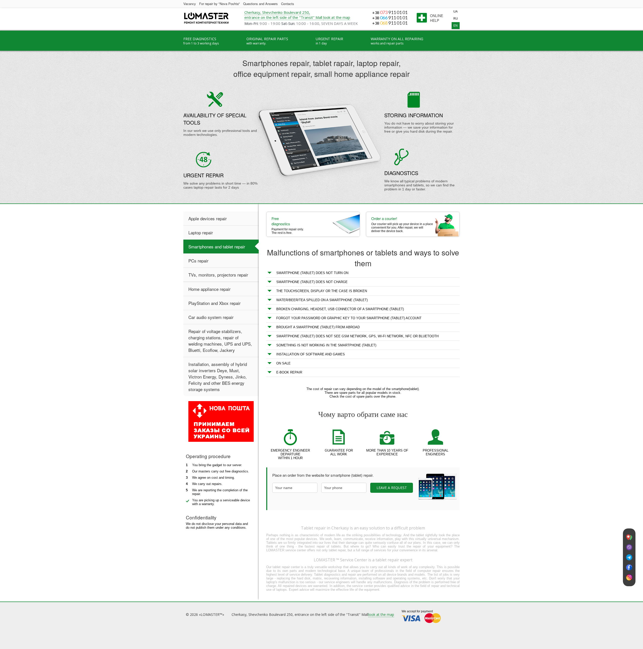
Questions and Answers (260, 3)
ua (455, 11)
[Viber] (629, 547)
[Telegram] (629, 557)
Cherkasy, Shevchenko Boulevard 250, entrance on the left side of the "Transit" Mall (283, 15)
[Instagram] (629, 577)
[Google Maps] (629, 537)
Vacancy (189, 3)
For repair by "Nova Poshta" (219, 3)
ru (455, 18)
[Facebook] (629, 567)
